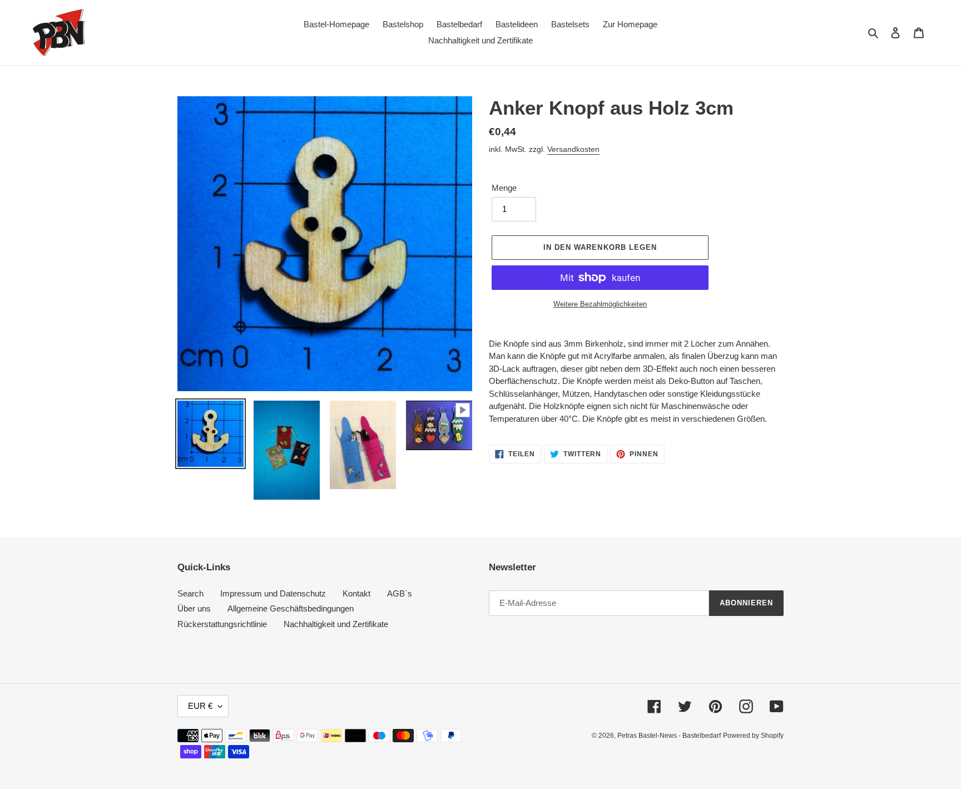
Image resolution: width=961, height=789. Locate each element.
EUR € (200, 706)
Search (190, 593)
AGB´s (399, 593)
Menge (504, 188)
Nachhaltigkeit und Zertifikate (336, 624)
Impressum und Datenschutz (273, 593)
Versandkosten (573, 149)
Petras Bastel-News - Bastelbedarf (669, 735)
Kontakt (356, 593)
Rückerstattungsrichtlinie (222, 624)
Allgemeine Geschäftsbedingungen (290, 608)
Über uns (194, 608)
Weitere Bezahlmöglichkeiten (600, 304)
